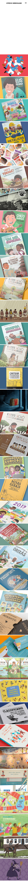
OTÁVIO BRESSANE (14, 3)
